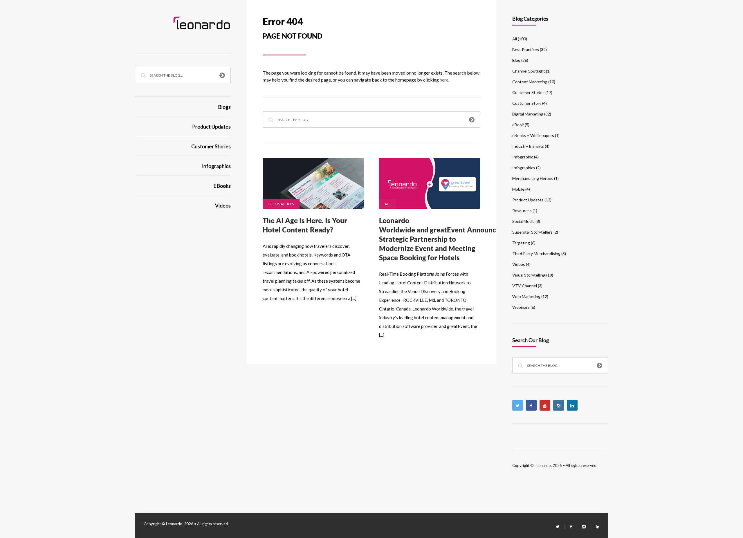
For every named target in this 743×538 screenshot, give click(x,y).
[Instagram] (558, 405)
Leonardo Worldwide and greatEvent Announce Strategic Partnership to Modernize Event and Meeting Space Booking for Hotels (439, 239)
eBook (518, 124)
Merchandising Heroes (532, 178)
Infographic (522, 156)
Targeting (521, 242)
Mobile (518, 189)
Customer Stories (211, 146)
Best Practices (281, 204)
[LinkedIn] (595, 526)
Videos (223, 206)
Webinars (521, 307)
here (444, 79)
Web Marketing (526, 296)
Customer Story (526, 103)
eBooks (222, 186)
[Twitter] (517, 405)
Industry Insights (528, 146)
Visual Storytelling (528, 274)
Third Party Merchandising (536, 253)
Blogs (224, 107)
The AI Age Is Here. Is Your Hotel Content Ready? (305, 225)
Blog (516, 60)
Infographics (216, 166)
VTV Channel (524, 285)
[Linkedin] (572, 405)
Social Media (523, 221)
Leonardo (543, 465)
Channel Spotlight (528, 70)
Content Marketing (529, 81)
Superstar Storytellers (532, 232)
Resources (522, 210)
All (387, 204)
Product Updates (211, 127)
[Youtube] (545, 405)
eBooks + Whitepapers (533, 135)
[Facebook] (531, 405)
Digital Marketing (527, 113)
